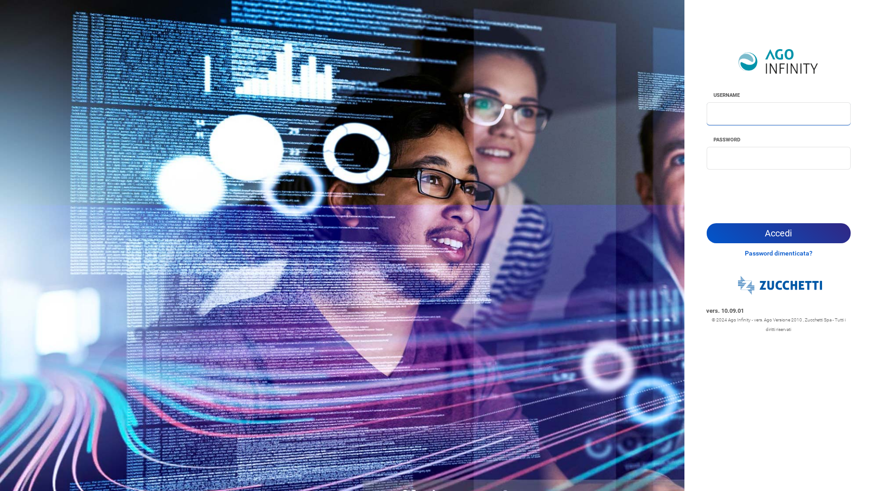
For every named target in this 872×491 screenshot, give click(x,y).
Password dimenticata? (779, 253)
